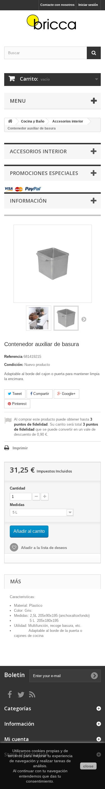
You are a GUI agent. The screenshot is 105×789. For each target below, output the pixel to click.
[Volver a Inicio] (10, 121)
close (88, 766)
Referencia (13, 356)
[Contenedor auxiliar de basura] (38, 318)
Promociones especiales (44, 173)
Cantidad (17, 488)
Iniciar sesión (88, 4)
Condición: (13, 365)
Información (28, 200)
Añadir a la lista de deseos (43, 548)
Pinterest (19, 404)
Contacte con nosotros (57, 4)
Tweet (16, 394)
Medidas (17, 505)
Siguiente (84, 319)
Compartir (40, 394)
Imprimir (20, 448)
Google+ (68, 394)
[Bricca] (52, 24)
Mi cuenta (16, 739)
